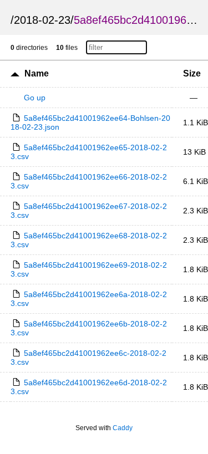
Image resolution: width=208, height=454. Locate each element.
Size (192, 73)
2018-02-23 (42, 20)
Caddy (123, 428)
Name (36, 73)
